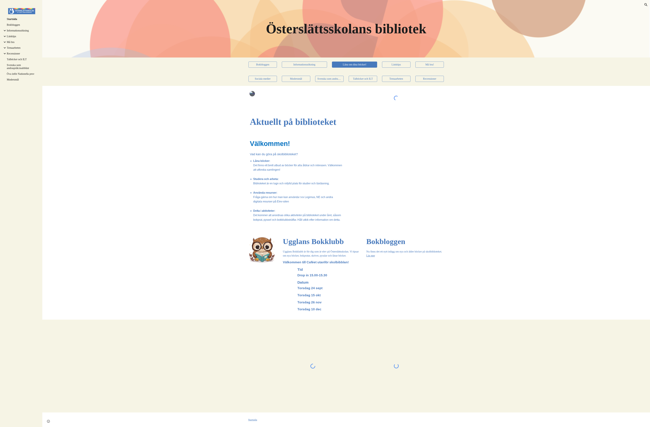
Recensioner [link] (13, 53)
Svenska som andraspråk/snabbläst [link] (18, 67)
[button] (646, 5)
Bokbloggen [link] (13, 24)
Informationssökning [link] (18, 30)
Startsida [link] (12, 19)
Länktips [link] (11, 36)
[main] (346, 28)
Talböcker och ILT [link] (17, 59)
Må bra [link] (10, 42)
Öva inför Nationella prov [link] (20, 73)
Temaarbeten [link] (13, 47)
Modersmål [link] (13, 79)
